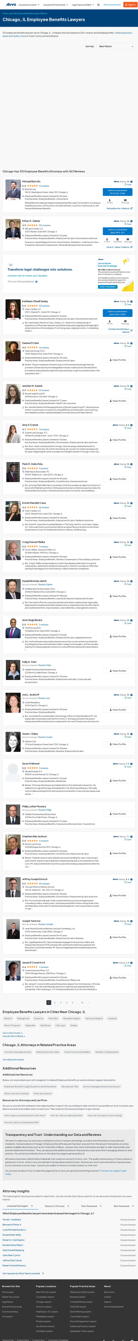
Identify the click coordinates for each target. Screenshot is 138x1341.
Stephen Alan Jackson (34, 836)
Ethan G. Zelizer (31, 220)
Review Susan (45, 737)
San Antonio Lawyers (45, 1326)
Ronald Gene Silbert (13, 1245)
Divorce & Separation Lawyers (83, 1321)
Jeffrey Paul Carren (12, 1260)
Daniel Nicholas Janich (34, 580)
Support (108, 1302)
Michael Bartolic (31, 181)
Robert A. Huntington (14, 1239)
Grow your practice (112, 4)
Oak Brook (45, 1025)
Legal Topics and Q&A (81, 4)
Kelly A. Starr (29, 661)
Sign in (131, 4)
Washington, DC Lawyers (47, 1311)
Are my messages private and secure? (101, 1086)
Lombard (112, 1018)
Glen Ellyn (53, 1018)
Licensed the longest (20, 1205)
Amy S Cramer (30, 424)
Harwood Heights (94, 1018)
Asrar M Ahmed (30, 763)
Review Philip (44, 809)
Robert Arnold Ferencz (14, 1265)
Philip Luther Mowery (34, 806)
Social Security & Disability (77, 1052)
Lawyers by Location (28, 4)
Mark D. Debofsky (32, 463)
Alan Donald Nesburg (13, 1250)
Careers (107, 1297)
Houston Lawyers (44, 1306)
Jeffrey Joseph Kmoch (34, 879)
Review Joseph (45, 924)
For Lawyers (7, 1316)
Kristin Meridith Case (34, 502)
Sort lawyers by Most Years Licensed (21, 1273)
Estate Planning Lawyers (80, 1311)
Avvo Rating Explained (113, 1306)
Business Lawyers (77, 1297)
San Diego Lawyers (44, 1331)
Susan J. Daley (30, 733)
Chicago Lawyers (43, 1302)
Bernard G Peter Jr (12, 1224)
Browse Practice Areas (12, 1306)
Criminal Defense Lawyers (81, 1302)
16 (82, 1002)
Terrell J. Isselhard (12, 1219)
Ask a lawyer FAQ (69, 1086)
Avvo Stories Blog (10, 1311)
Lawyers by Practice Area (54, 4)
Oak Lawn (60, 1025)
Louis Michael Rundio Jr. (15, 1229)
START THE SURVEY (108, 287)
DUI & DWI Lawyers (78, 1306)
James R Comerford (33, 962)
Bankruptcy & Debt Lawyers (82, 1292)
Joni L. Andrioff (30, 694)
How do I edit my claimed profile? (66, 1115)
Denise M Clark (30, 342)
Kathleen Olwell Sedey (35, 301)
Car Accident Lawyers (79, 1316)
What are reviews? (43, 1093)
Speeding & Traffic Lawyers (82, 1331)
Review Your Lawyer (10, 1297)
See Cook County (11, 1032)
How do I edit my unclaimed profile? (21, 1122)
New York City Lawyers (46, 1292)
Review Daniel (45, 584)
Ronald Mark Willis (12, 1234)
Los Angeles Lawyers (45, 1297)
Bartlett (8, 1018)
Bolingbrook (23, 1018)
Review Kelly (44, 665)
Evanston (39, 1018)
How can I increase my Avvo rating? (105, 1115)
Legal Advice (7, 1302)
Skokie (73, 1025)
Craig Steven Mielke (33, 541)
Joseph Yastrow (31, 920)
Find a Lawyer (8, 1292)
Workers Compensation (107, 1052)
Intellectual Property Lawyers (83, 1326)
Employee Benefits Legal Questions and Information (30, 1086)
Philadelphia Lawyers (45, 1316)
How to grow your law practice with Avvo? (25, 1115)
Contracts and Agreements (17, 1052)
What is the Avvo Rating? (16, 1093)
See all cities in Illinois (13, 1036)
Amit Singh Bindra (32, 620)
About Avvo (109, 1292)
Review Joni (44, 698)
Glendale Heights (71, 1018)
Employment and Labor (47, 1052)
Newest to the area (57, 1206)
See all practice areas (13, 1059)
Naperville (30, 1025)
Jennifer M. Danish (32, 385)
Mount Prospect (12, 1025)
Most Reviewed (91, 1206)
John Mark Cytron (11, 1255)
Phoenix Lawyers (43, 1321)
